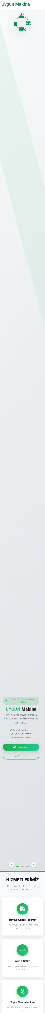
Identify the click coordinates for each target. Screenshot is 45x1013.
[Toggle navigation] (40, 4)
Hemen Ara (23, 755)
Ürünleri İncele (23, 747)
